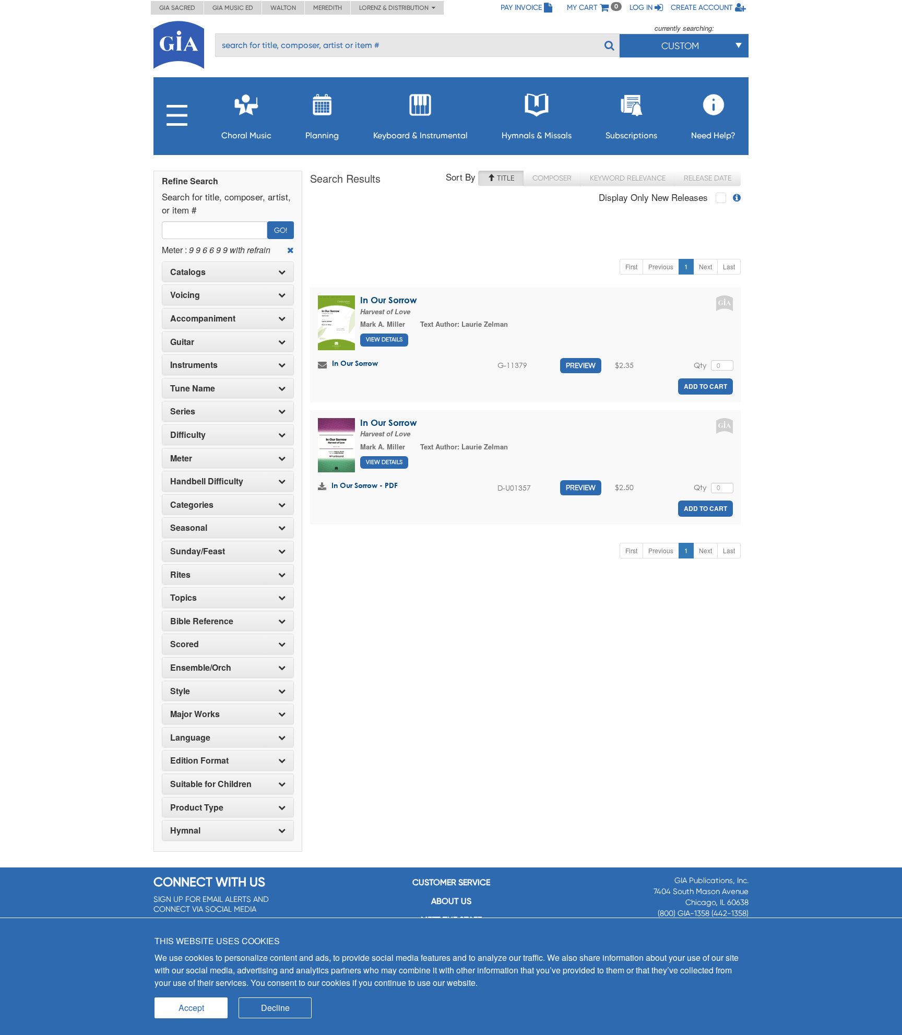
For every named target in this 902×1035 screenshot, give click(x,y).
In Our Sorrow (388, 300)
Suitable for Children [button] (211, 784)
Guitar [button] (182, 342)
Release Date (707, 178)
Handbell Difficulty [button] (206, 481)
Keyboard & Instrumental (420, 135)
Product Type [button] (196, 807)
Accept (191, 1008)
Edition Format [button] (199, 760)
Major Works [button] (195, 714)
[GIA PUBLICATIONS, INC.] (178, 43)
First (631, 266)
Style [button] (180, 691)
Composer (552, 178)
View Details (384, 339)
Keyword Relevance (628, 178)
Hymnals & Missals (537, 135)
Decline (275, 1008)
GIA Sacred (177, 7)
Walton (283, 7)
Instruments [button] (194, 365)
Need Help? (713, 135)
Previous (660, 266)
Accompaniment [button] (202, 318)
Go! (280, 230)
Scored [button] (184, 644)
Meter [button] (181, 458)
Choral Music (246, 135)
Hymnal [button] (185, 830)
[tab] (227, 272)
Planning (322, 135)
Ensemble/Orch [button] (200, 667)
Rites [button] (180, 574)
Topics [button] (183, 597)
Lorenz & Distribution (395, 7)
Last (729, 266)
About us (451, 901)
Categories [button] (191, 504)
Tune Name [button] (192, 388)
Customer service (451, 882)
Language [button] (190, 737)
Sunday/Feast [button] (197, 551)
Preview (581, 365)
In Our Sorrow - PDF (364, 485)
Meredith (327, 7)
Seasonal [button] (188, 527)
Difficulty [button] (188, 434)
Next (705, 266)
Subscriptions (631, 135)
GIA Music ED (232, 7)
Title (504, 178)
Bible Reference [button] (201, 621)
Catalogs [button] (188, 272)
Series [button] (182, 411)
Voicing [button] (185, 295)
